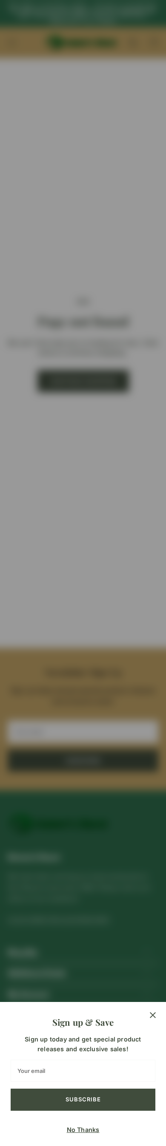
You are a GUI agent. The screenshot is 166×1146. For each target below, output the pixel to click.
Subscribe (83, 1099)
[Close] (152, 1015)
